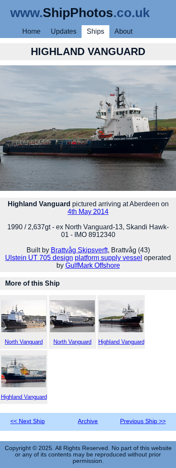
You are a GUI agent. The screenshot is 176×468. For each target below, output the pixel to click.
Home (31, 31)
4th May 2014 (88, 211)
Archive (88, 421)
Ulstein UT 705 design (39, 257)
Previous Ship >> (143, 421)
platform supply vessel (108, 257)
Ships (95, 31)
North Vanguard (24, 342)
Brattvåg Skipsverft (79, 250)
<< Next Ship (27, 421)
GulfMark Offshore (92, 265)
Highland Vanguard (121, 342)
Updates (63, 31)
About (123, 31)
